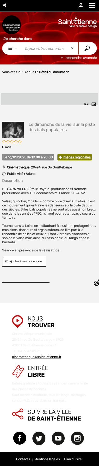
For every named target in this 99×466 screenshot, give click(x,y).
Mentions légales (47, 459)
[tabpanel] (49, 190)
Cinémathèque (18, 167)
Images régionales (77, 157)
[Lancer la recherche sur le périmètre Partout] (87, 48)
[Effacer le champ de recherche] (73, 48)
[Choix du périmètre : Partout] (11, 48)
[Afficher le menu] (92, 5)
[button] (4, 5)
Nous (41, 322)
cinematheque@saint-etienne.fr (36, 357)
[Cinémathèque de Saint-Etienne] (11, 24)
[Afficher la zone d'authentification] (84, 6)
